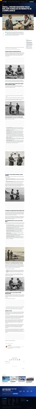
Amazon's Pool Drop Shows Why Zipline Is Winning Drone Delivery (29, 47)
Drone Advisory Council (21, 33)
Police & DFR (13, 401)
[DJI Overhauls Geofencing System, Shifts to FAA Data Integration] (22, 378)
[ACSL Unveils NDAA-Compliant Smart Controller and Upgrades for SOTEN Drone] (6, 378)
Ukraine (13, 402)
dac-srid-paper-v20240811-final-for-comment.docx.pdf (11, 49)
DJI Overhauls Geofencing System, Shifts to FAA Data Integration (21, 381)
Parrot (8, 401)
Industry (6, 343)
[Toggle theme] (28, 1)
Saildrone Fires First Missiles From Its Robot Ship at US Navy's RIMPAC (30, 44)
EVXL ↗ (17, 402)
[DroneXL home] (4, 1)
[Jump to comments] (3, 35)
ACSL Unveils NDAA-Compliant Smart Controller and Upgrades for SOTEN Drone (5, 381)
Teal (8, 403)
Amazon (9, 402)
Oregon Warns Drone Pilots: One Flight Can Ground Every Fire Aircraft (29, 40)
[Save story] (3, 32)
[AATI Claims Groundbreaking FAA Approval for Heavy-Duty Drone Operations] (14, 378)
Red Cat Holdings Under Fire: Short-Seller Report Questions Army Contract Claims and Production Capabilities (29, 382)
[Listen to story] (3, 34)
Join (27, 400)
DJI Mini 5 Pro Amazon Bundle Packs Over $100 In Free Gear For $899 (29, 46)
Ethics (16, 401)
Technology (9, 343)
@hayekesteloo (11, 348)
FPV (12, 403)
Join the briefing (15, 393)
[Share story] (3, 33)
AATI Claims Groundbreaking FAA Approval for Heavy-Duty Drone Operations (13, 381)
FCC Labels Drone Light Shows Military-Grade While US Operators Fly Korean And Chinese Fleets (29, 42)
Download (19, 49)
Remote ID (12, 343)
